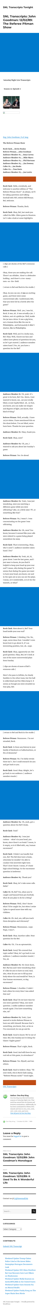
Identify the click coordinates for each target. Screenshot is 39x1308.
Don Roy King (10, 1121)
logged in (17, 1136)
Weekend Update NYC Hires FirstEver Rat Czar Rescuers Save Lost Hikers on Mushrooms (20, 1273)
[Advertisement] (19, 52)
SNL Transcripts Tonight (18, 7)
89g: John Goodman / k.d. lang (15, 137)
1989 (30, 1121)
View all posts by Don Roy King (20, 1113)
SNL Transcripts (9, 1087)
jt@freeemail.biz (21, 1198)
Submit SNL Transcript (12, 1246)
